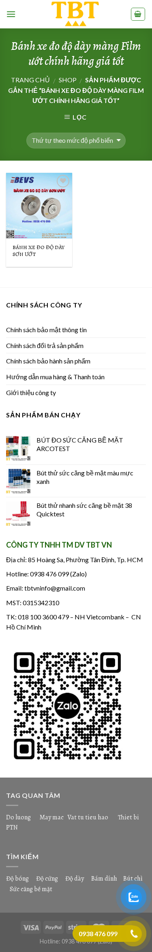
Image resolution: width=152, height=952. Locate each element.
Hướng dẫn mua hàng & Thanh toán (55, 376)
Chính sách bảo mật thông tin (46, 329)
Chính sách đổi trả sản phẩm (44, 345)
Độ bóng (17, 878)
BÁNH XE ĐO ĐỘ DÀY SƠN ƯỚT (38, 251)
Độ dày (74, 878)
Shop (68, 80)
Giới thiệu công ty (31, 392)
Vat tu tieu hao (87, 817)
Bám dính (104, 878)
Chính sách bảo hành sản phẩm (48, 361)
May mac (51, 817)
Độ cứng (47, 878)
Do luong (18, 817)
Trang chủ (30, 80)
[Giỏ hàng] (138, 14)
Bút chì (133, 878)
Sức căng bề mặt (31, 889)
